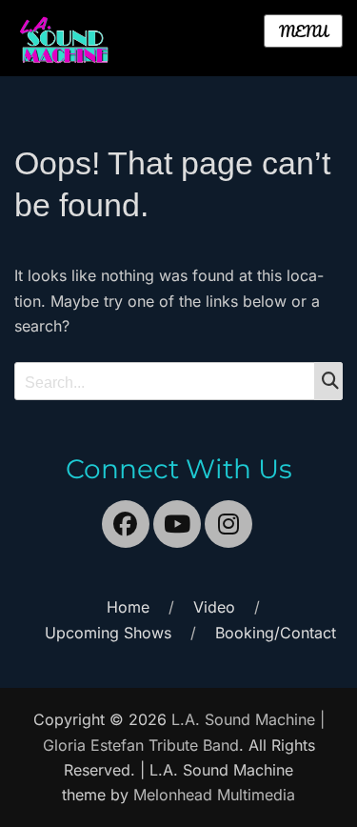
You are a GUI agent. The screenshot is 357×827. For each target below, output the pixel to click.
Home (128, 606)
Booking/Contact (275, 632)
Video (214, 606)
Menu (303, 31)
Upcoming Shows (108, 632)
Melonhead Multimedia (214, 794)
